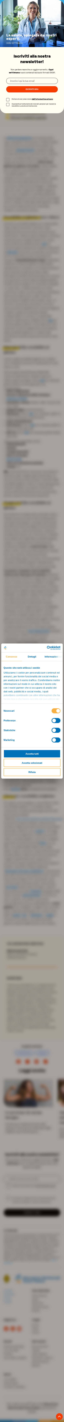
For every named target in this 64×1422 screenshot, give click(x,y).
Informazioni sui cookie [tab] (54, 656)
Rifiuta (32, 772)
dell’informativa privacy (42, 99)
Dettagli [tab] (32, 656)
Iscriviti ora (32, 89)
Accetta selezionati (32, 763)
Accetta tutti (32, 753)
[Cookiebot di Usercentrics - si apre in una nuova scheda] (46, 648)
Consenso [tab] (11, 656)
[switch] (56, 720)
